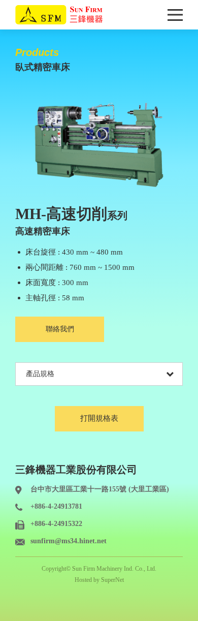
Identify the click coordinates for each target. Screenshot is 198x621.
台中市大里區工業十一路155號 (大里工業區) (99, 489)
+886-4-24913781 (56, 506)
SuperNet (112, 579)
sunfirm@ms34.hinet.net (68, 541)
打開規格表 (99, 418)
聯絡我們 (60, 329)
